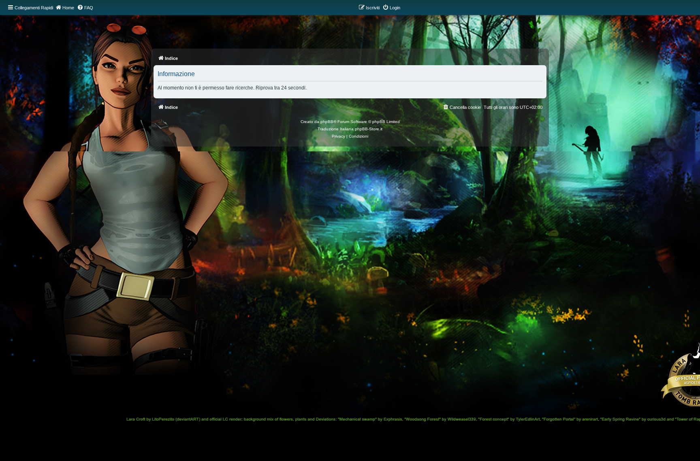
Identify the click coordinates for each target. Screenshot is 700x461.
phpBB (326, 121)
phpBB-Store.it (368, 129)
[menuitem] (85, 8)
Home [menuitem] (68, 7)
